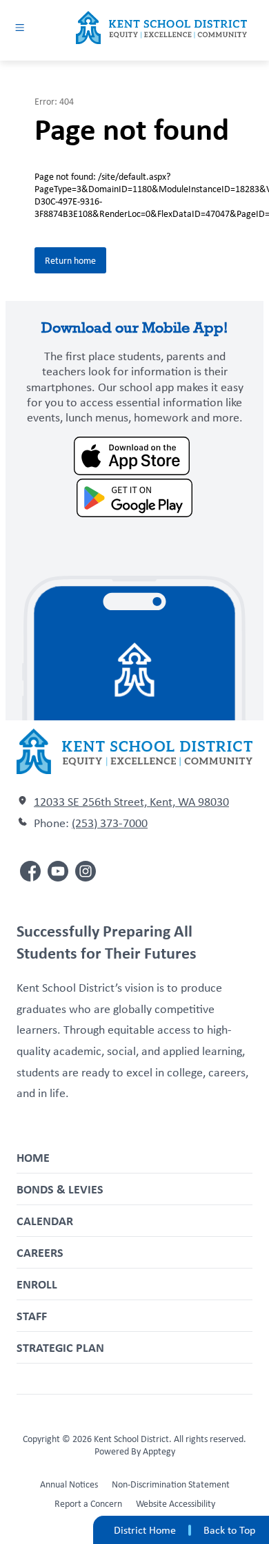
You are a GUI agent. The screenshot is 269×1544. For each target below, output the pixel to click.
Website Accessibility (175, 1503)
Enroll (37, 1284)
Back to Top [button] (229, 1530)
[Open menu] (19, 27)
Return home (70, 260)
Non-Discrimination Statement (171, 1484)
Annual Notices (69, 1484)
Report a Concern (88, 1503)
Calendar (45, 1220)
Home (33, 1157)
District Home (145, 1530)
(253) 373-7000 (110, 823)
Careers (40, 1252)
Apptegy (159, 1451)
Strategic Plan (60, 1347)
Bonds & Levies (60, 1189)
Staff (32, 1315)
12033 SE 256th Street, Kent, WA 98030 (131, 801)
